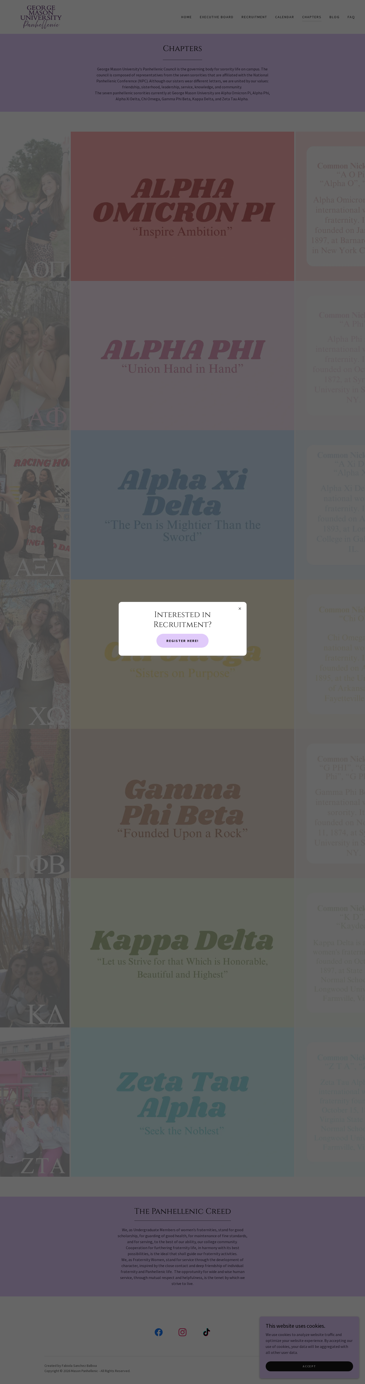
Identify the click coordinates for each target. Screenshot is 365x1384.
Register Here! (182, 641)
